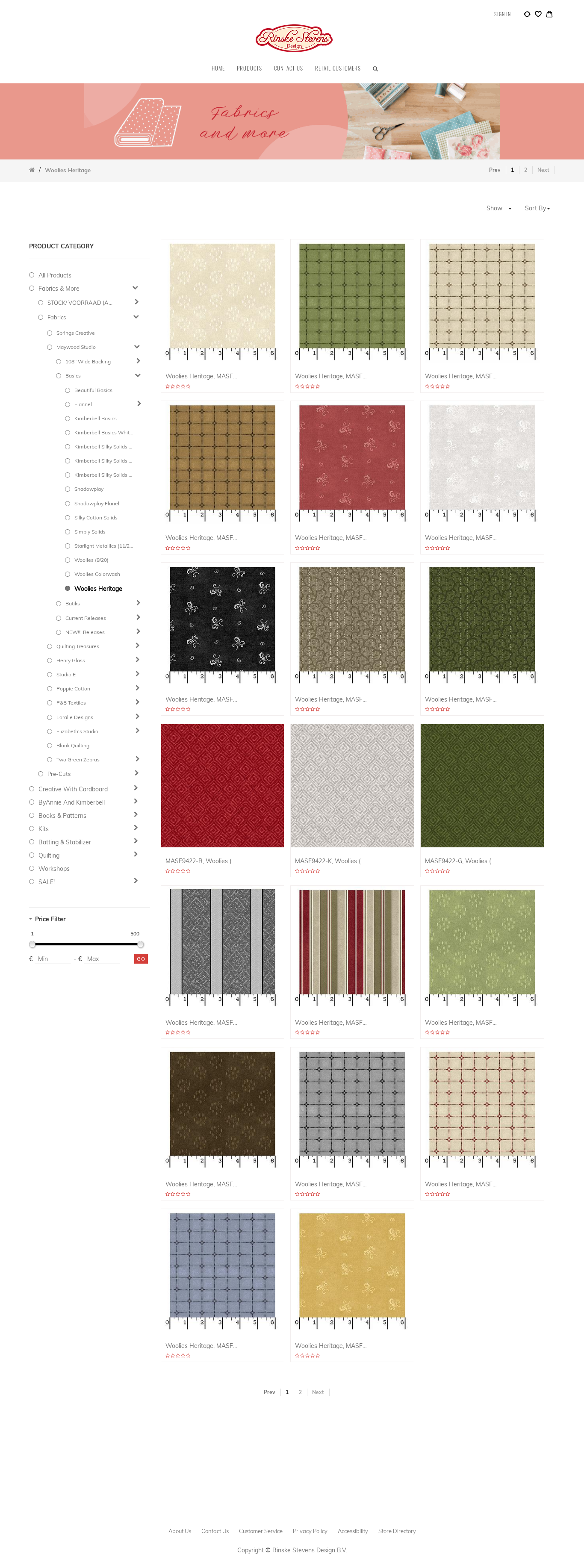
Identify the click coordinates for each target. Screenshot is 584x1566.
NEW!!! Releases (85, 632)
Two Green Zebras (78, 759)
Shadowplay (88, 489)
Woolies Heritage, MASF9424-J (201, 699)
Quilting (48, 855)
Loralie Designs (74, 717)
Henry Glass (70, 660)
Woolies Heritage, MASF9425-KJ (331, 1184)
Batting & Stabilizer (64, 842)
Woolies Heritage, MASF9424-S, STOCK (331, 1346)
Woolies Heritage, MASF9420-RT (331, 1023)
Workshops (54, 869)
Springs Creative (75, 333)
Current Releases (85, 618)
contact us (215, 1531)
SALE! (46, 882)
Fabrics (56, 317)
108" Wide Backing (88, 361)
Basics (73, 375)
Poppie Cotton (73, 688)
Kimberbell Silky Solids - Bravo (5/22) (103, 460)
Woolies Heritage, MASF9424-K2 (461, 538)
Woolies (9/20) (91, 560)
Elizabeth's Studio (77, 731)
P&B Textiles (71, 702)
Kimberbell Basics (95, 418)
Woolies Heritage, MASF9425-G (331, 376)
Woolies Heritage (98, 589)
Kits (43, 829)
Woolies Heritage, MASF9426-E (201, 376)
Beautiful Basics (93, 390)
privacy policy (310, 1531)
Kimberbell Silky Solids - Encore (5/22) (103, 475)
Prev (495, 170)
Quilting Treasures (77, 646)
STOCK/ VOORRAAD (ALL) (81, 302)
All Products (54, 275)
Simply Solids (90, 531)
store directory (397, 1531)
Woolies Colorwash (97, 574)
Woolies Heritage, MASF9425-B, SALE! (201, 1346)
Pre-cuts (59, 773)
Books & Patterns (62, 816)
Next (543, 170)
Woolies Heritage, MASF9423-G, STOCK (461, 699)
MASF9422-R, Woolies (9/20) (201, 861)
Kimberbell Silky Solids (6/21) (103, 446)
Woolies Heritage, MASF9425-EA (461, 376)
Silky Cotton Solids (96, 517)
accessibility (353, 1531)
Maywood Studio (76, 347)
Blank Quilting (72, 745)
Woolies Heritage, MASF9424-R (331, 538)
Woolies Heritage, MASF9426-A (201, 1184)
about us (179, 1531)
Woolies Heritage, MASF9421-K (201, 1023)
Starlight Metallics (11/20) (103, 546)
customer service (261, 1531)
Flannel (83, 404)
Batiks (72, 603)
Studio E (66, 674)
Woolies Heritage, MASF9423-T (331, 699)
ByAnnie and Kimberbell (71, 802)
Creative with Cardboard (73, 789)
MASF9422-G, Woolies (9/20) (461, 861)
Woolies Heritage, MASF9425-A (201, 538)
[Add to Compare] (527, 15)
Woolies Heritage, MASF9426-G (461, 1023)
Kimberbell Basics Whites (103, 432)
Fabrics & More (59, 288)
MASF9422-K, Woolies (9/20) (331, 861)
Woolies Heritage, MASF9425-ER (461, 1184)
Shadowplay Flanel (96, 503)
